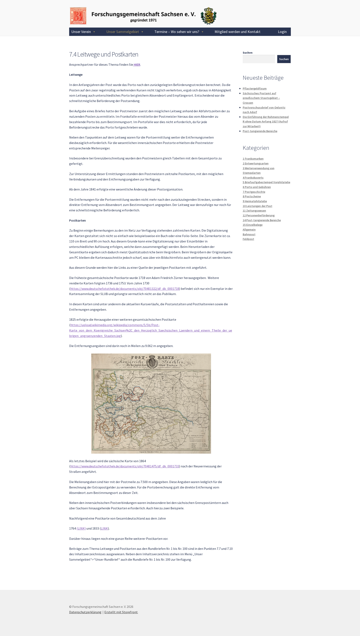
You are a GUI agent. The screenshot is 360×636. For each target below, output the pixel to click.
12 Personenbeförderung (259, 215)
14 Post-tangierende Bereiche (262, 220)
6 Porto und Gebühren (257, 187)
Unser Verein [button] (81, 31)
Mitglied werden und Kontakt (237, 31)
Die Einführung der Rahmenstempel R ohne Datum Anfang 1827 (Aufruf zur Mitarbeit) (266, 121)
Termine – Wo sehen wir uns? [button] (176, 31)
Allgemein (249, 229)
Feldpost (248, 239)
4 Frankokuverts (253, 177)
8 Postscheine (252, 196)
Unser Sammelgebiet (122, 31)
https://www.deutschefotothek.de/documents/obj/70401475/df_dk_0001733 (124, 466)
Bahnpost (249, 234)
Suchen (247, 52)
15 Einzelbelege (252, 225)
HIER (136, 64)
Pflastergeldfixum (255, 88)
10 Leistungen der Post (257, 206)
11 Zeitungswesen (254, 210)
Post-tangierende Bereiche (260, 131)
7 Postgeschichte (254, 192)
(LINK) (81, 528)
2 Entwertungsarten (256, 163)
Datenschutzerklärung (85, 612)
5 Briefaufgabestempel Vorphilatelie (266, 182)
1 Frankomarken (253, 158)
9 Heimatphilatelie (255, 201)
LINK (104, 528)
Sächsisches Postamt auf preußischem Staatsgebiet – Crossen (261, 98)
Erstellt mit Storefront (121, 612)
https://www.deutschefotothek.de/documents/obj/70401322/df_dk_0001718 (124, 288)
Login (282, 31)
